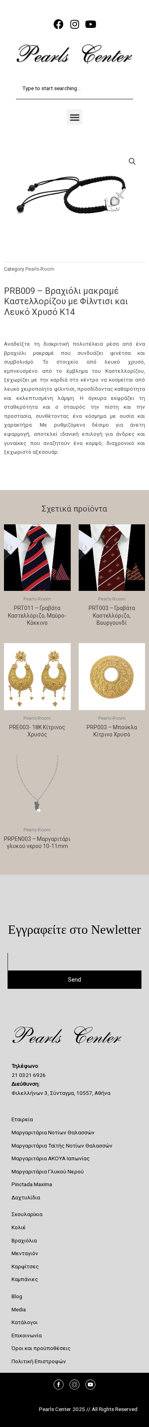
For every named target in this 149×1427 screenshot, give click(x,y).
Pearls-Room (39, 269)
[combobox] (74, 88)
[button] (74, 117)
